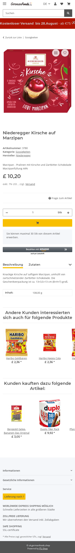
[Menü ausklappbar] (4, 2)
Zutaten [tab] (34, 264)
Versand (30, 184)
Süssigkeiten (23, 151)
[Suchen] (68, 13)
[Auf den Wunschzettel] (65, 53)
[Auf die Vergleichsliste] (56, 53)
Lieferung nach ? (14, 496)
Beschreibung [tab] (13, 264)
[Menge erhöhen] (68, 212)
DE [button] (45, 4)
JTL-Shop (43, 548)
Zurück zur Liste (13, 37)
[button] (55, 3)
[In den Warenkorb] (37, 223)
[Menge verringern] (7, 212)
